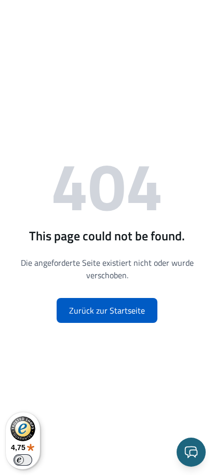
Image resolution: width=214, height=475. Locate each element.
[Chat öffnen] (191, 452)
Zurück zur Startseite (107, 310)
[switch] (23, 460)
